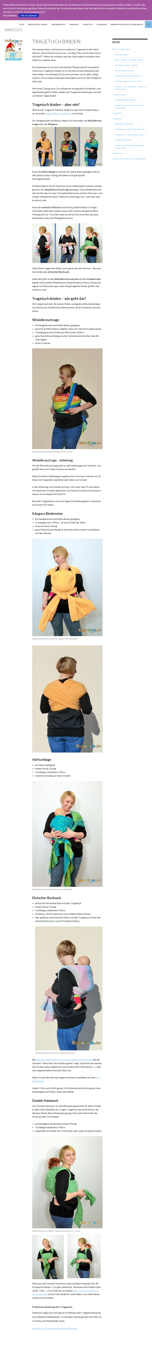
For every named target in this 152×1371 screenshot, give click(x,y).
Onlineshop (101, 24)
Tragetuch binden (123, 140)
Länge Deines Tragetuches (58, 113)
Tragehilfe (74, 24)
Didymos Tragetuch (124, 124)
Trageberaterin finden (125, 100)
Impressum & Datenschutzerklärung (127, 24)
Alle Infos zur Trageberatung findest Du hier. (54, 1328)
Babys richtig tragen (37, 24)
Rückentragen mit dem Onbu (128, 81)
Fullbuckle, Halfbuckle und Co (128, 76)
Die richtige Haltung (124, 70)
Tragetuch (88, 24)
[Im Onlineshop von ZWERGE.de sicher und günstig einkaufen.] (13, 49)
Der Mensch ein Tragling (126, 65)
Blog (22, 24)
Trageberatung (58, 24)
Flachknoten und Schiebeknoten (130, 129)
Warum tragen (121, 54)
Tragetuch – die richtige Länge (129, 134)
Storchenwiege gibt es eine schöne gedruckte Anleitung (64, 1059)
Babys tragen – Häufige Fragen (129, 60)
